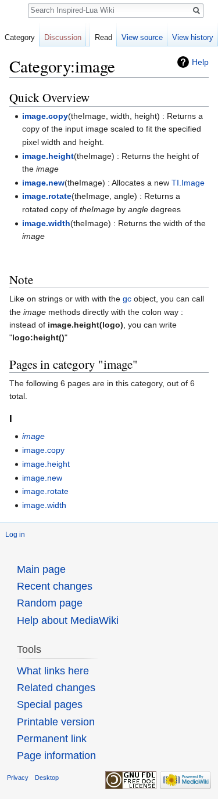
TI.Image (188, 182)
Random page (50, 603)
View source (142, 37)
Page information (56, 755)
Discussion (62, 37)
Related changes (56, 687)
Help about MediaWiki (68, 620)
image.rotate (47, 196)
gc (127, 298)
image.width (46, 223)
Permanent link (52, 738)
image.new (43, 182)
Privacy (17, 777)
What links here (53, 671)
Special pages (50, 704)
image (33, 436)
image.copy (45, 116)
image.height (48, 156)
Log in (15, 535)
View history (192, 37)
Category (20, 37)
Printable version (56, 722)
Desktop (47, 777)
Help (200, 62)
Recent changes (54, 586)
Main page (41, 569)
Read (103, 37)
